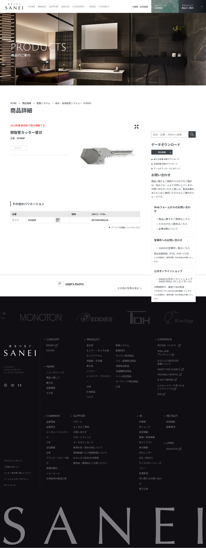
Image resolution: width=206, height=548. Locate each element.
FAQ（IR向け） (146, 457)
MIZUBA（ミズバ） (167, 345)
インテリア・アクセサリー (98, 379)
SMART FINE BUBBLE (168, 369)
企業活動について (168, 228)
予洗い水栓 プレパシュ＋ (164, 352)
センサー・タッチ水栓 (97, 350)
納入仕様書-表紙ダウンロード (166, 159)
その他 (49, 393)
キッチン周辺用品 (125, 355)
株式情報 (143, 447)
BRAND (42, 7)
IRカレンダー (146, 452)
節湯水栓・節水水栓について (88, 447)
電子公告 (143, 488)
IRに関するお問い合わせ (150, 481)
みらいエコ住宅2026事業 (86, 457)
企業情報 (50, 387)
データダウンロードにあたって (167, 168)
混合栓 (89, 345)
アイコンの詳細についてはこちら (125, 227)
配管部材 (120, 350)
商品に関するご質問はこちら (174, 219)
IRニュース (144, 426)
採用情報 (144, 6)
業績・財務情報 (147, 437)
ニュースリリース (55, 372)
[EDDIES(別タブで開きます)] (79, 317)
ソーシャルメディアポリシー (16, 479)
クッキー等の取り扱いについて (17, 472)
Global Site (172, 448)
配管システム (122, 345)
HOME (31, 7)
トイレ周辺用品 (123, 376)
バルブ (89, 396)
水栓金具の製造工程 (56, 478)
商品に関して (53, 377)
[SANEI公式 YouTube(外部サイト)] (12, 385)
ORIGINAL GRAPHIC (167, 374)
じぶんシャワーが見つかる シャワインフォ (170, 387)
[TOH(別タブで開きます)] (123, 317)
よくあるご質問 (81, 426)
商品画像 (162, 152)
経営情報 (143, 432)
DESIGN (65, 7)
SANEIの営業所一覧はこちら (174, 248)
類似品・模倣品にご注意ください (90, 463)
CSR (48, 442)
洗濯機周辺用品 (123, 371)
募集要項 (170, 426)
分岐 (88, 386)
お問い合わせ (80, 432)
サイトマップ (9, 485)
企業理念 (50, 426)
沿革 (48, 452)
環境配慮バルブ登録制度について (90, 452)
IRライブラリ (146, 442)
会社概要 (50, 447)
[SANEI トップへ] (20, 350)
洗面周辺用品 (122, 365)
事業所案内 (51, 468)
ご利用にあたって (11, 466)
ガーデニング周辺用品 (127, 381)
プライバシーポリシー (13, 460)
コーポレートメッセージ (57, 434)
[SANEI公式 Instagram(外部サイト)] (5, 385)
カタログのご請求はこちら (173, 223)
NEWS (92, 7)
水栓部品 (90, 391)
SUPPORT (53, 7)
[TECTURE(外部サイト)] (19, 385)
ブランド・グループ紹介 (57, 460)
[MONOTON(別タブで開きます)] (25, 317)
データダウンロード (83, 442)
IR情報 (135, 6)
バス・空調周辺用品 (126, 360)
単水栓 (89, 365)
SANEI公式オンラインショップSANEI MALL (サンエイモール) (175, 280)
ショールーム (53, 473)
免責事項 (143, 473)
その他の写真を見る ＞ (129, 288)
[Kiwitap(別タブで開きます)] (163, 317)
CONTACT (104, 7)
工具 (118, 386)
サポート (77, 421)
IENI (159, 394)
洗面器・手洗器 (94, 360)
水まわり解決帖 (165, 379)
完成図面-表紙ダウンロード (166, 163)
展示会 (49, 382)
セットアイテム (94, 355)
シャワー (90, 371)
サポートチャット (82, 437)
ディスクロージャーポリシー (150, 465)
